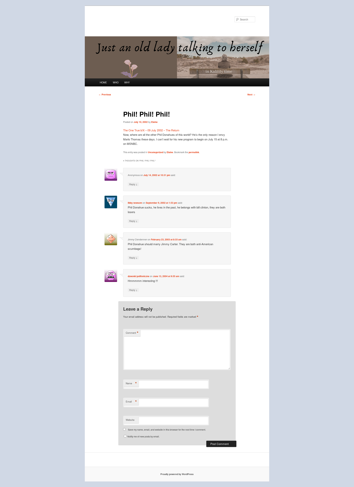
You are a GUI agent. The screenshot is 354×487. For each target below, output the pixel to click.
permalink (194, 152)
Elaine (154, 122)
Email (131, 402)
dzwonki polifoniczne (138, 276)
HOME (103, 82)
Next (251, 94)
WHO (116, 82)
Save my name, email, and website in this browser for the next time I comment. (167, 429)
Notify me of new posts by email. (143, 436)
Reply (133, 184)
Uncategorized (155, 152)
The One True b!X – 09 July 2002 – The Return (151, 130)
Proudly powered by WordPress (177, 474)
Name (131, 383)
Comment (132, 333)
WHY (127, 82)
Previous (105, 94)
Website (130, 420)
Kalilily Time (115, 19)
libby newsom (135, 202)
